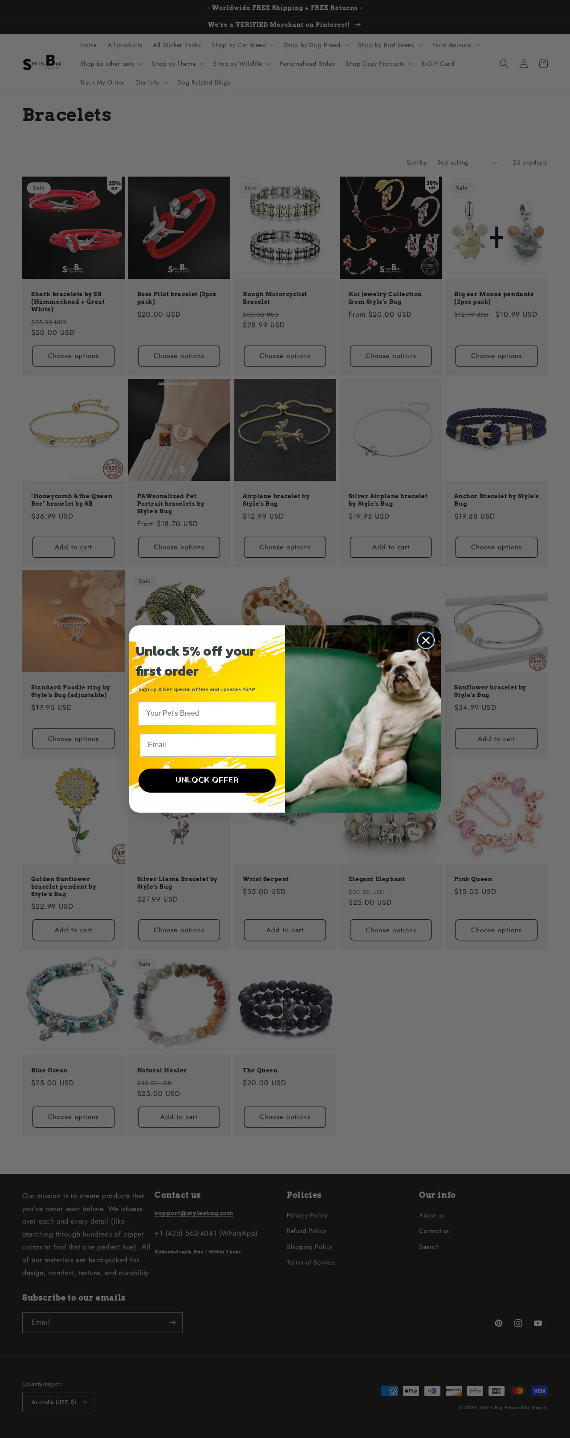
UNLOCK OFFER (207, 780)
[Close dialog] (426, 640)
